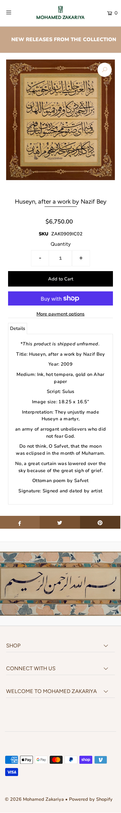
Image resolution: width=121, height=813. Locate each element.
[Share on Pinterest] (100, 522)
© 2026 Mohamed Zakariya (35, 799)
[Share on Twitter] (60, 522)
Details (17, 328)
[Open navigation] (16, 12)
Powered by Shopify (91, 799)
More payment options (60, 314)
